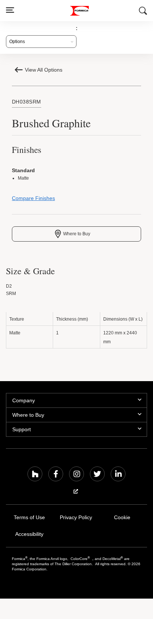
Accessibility (29, 535)
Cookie (122, 518)
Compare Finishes (33, 199)
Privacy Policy (76, 518)
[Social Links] (35, 475)
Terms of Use (29, 518)
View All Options (43, 70)
